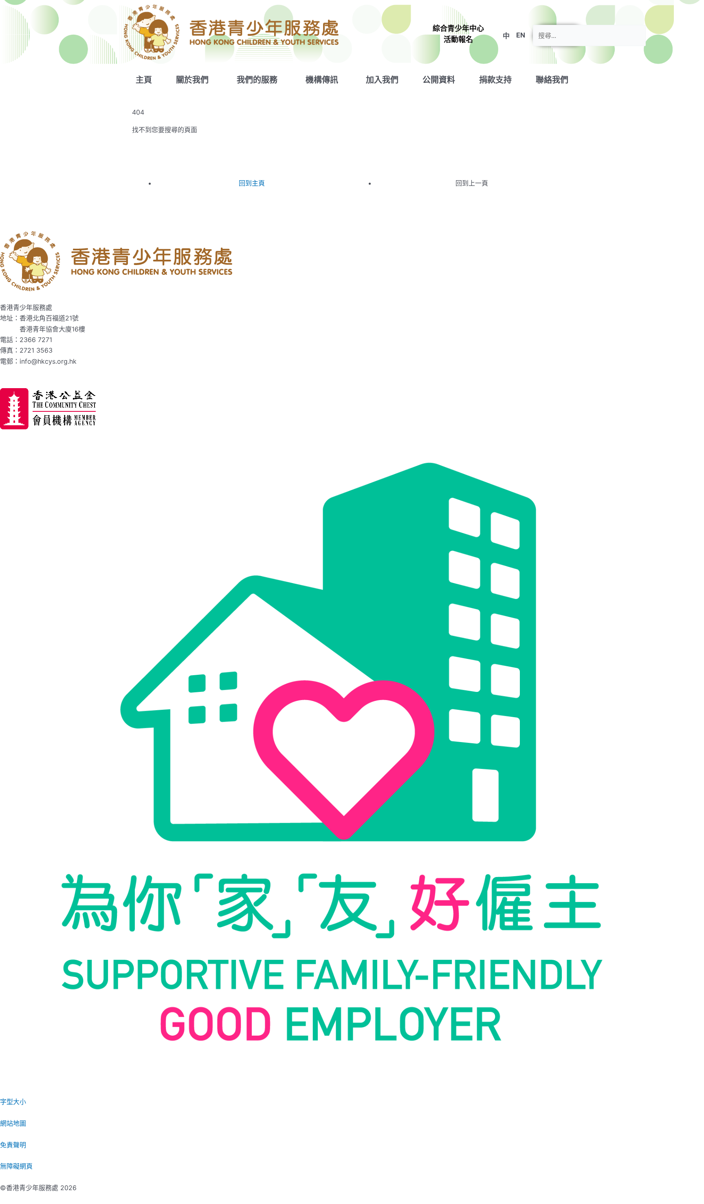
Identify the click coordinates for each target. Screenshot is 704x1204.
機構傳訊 (322, 80)
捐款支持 (495, 80)
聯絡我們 (552, 80)
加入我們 (382, 80)
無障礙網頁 (16, 1166)
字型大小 (13, 1102)
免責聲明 (13, 1145)
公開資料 (438, 80)
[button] (458, 34)
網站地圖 (13, 1123)
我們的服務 (257, 80)
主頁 (144, 80)
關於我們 (192, 80)
